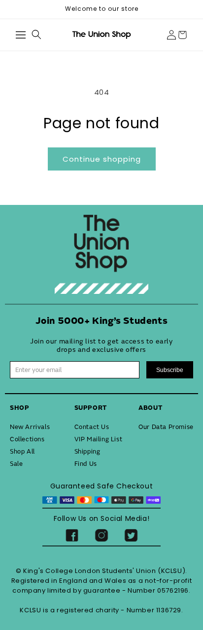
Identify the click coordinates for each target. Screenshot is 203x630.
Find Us (85, 464)
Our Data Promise (166, 427)
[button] (21, 35)
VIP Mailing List (98, 439)
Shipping (87, 452)
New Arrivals (30, 427)
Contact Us (91, 427)
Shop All (22, 452)
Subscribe (169, 370)
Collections (27, 439)
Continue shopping (102, 159)
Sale (16, 464)
